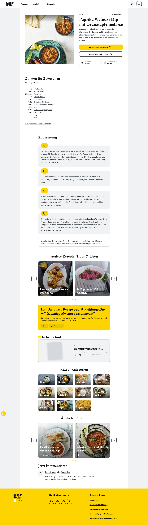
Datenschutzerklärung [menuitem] (98, 505)
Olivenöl (37, 107)
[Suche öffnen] (139, 3)
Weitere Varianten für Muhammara (38, 124)
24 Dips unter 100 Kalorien (87, 291)
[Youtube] (63, 501)
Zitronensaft (38, 99)
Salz (35, 115)
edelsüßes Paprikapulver (43, 110)
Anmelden (65, 472)
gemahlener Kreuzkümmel (44, 104)
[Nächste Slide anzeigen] (114, 278)
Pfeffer (36, 117)
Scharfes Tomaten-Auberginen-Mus (92, 449)
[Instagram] (51, 501)
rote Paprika (38, 89)
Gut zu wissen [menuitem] (52, 4)
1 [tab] (72, 299)
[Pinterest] (57, 501)
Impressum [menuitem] (94, 500)
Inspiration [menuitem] (37, 4)
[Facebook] (69, 501)
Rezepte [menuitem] (24, 4)
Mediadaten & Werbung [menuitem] (99, 509)
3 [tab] (75, 299)
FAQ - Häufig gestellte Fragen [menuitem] (101, 514)
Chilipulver (38, 112)
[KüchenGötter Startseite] (10, 4)
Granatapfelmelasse (41, 102)
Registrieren (50, 472)
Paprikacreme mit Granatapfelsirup (50, 449)
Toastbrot (37, 94)
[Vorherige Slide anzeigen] (34, 278)
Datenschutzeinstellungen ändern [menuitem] (103, 518)
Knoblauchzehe (39, 97)
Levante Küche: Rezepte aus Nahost (54, 291)
